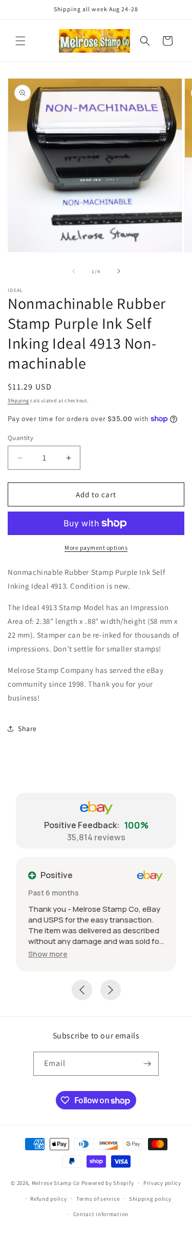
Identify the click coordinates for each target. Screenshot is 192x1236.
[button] (20, 41)
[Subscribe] (147, 1064)
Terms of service (97, 1198)
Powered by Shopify (107, 1182)
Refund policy (48, 1198)
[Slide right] (119, 271)
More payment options (96, 547)
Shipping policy (150, 1198)
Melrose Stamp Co (56, 1182)
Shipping (18, 400)
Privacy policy (162, 1182)
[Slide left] (73, 271)
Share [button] (27, 728)
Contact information (101, 1214)
